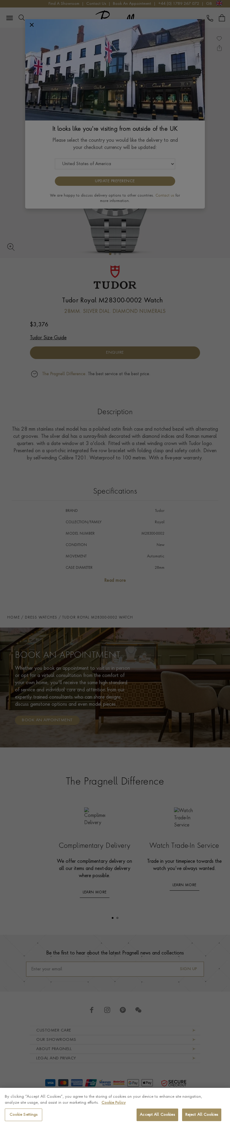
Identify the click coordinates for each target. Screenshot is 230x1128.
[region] (115, 1108)
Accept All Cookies (157, 1115)
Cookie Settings (24, 1115)
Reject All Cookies (201, 1115)
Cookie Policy (114, 1103)
